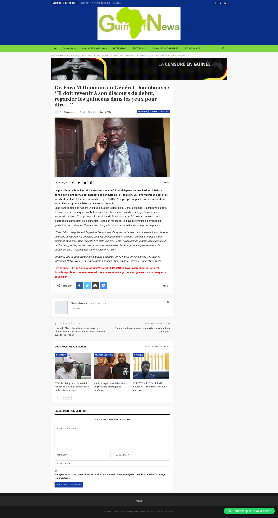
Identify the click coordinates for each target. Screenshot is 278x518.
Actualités (68, 48)
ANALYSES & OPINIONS (94, 48)
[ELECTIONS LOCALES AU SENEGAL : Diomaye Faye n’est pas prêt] (151, 366)
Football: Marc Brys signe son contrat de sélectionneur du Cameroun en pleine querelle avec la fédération (80, 331)
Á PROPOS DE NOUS (101, 3)
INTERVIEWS (120, 48)
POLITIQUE (142, 112)
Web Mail (117, 3)
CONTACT (85, 3)
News (139, 500)
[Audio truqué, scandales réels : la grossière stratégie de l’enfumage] (112, 366)
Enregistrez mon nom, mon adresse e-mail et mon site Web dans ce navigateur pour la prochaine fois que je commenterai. (110, 476)
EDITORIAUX (139, 48)
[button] (249, 511)
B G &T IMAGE (192, 48)
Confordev (168, 511)
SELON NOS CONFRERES (165, 48)
